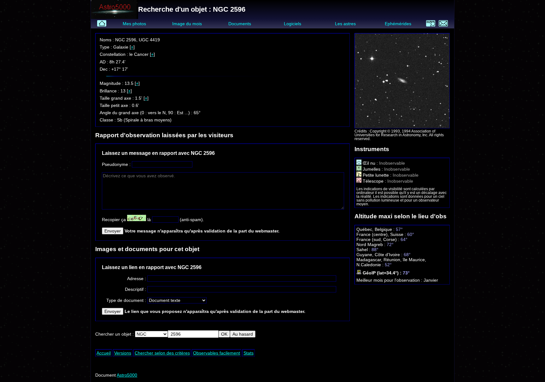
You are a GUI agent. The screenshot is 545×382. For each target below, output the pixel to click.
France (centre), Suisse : (381, 234)
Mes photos (134, 23)
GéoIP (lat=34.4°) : (382, 272)
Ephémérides (398, 23)
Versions (122, 353)
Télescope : (374, 181)
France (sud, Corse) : (378, 239)
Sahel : (364, 249)
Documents (239, 23)
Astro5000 (127, 375)
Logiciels (292, 23)
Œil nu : (370, 163)
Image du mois (187, 23)
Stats (248, 353)
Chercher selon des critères (162, 353)
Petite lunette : (377, 175)
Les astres (345, 23)
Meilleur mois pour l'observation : (390, 280)
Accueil (104, 353)
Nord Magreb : (371, 244)
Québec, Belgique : (376, 229)
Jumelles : (372, 169)
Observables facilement (216, 353)
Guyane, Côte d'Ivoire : (380, 254)
